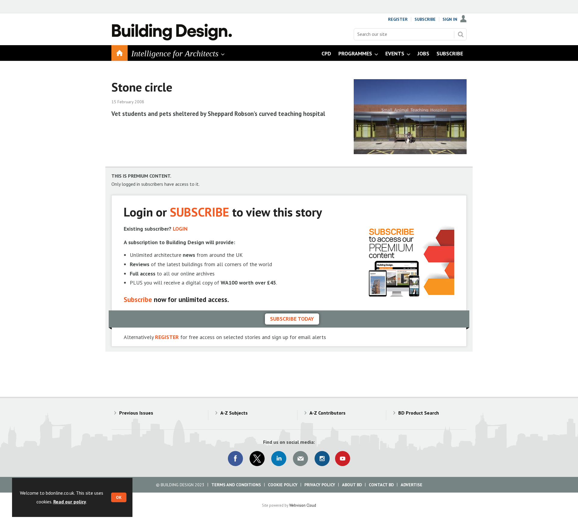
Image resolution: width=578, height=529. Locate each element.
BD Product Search (418, 413)
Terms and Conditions (236, 484)
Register (398, 19)
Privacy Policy (319, 484)
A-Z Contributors (327, 413)
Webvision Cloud (302, 505)
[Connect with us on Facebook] (235, 458)
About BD (352, 484)
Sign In (450, 19)
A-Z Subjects (234, 413)
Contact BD (381, 484)
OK (119, 497)
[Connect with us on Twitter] (257, 458)
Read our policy (69, 502)
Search (460, 34)
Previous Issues (136, 413)
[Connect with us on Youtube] (342, 458)
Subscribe (425, 19)
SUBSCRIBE (199, 212)
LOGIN (180, 228)
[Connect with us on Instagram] (322, 458)
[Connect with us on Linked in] (279, 458)
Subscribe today (292, 318)
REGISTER (167, 337)
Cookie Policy (282, 484)
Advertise (411, 484)
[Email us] (300, 458)
